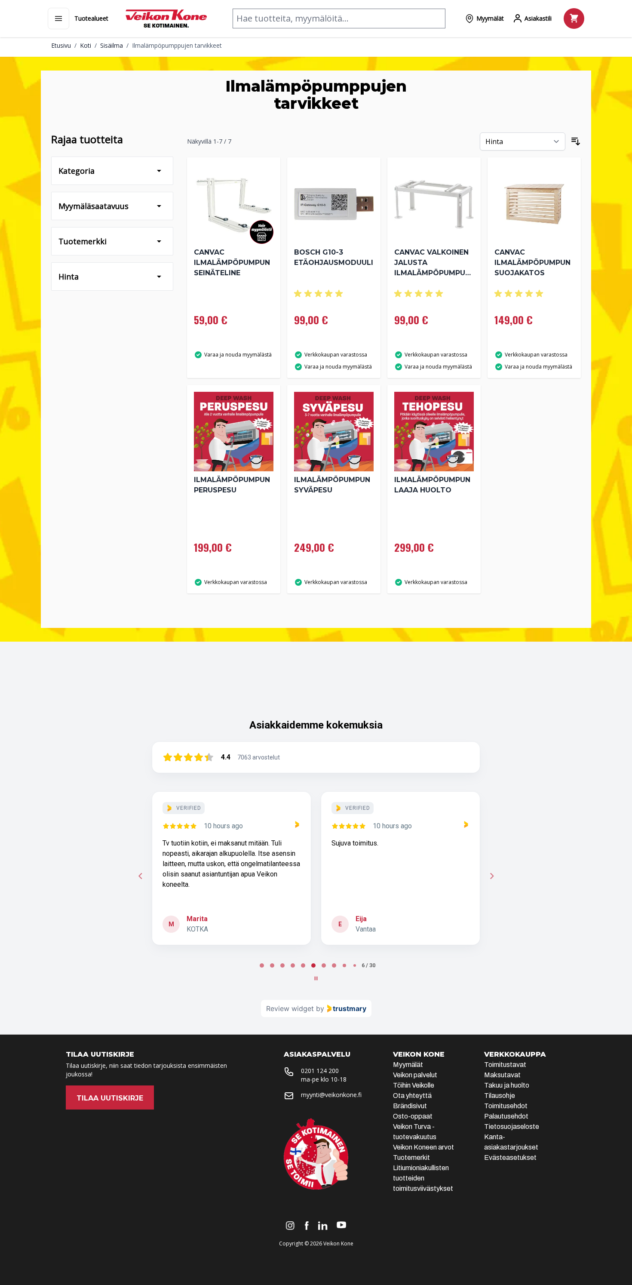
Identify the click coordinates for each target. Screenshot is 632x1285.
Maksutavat (502, 1075)
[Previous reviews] (140, 876)
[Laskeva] (576, 141)
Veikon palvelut (415, 1075)
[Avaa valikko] (58, 18)
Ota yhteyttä (412, 1095)
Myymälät (408, 1064)
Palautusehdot (506, 1116)
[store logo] (166, 18)
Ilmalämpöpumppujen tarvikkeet (177, 45)
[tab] (262, 965)
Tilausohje (499, 1095)
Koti (85, 45)
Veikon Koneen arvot (423, 1147)
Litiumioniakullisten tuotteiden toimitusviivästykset (423, 1178)
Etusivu (61, 45)
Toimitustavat (505, 1064)
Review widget (290, 1008)
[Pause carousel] (316, 978)
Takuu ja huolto (506, 1085)
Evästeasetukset (510, 1157)
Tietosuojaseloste (511, 1126)
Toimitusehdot (506, 1106)
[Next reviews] (491, 876)
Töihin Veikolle (413, 1085)
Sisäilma (111, 45)
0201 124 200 (320, 1071)
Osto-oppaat (413, 1116)
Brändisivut (410, 1106)
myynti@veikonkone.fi (331, 1095)
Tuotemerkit (411, 1157)
